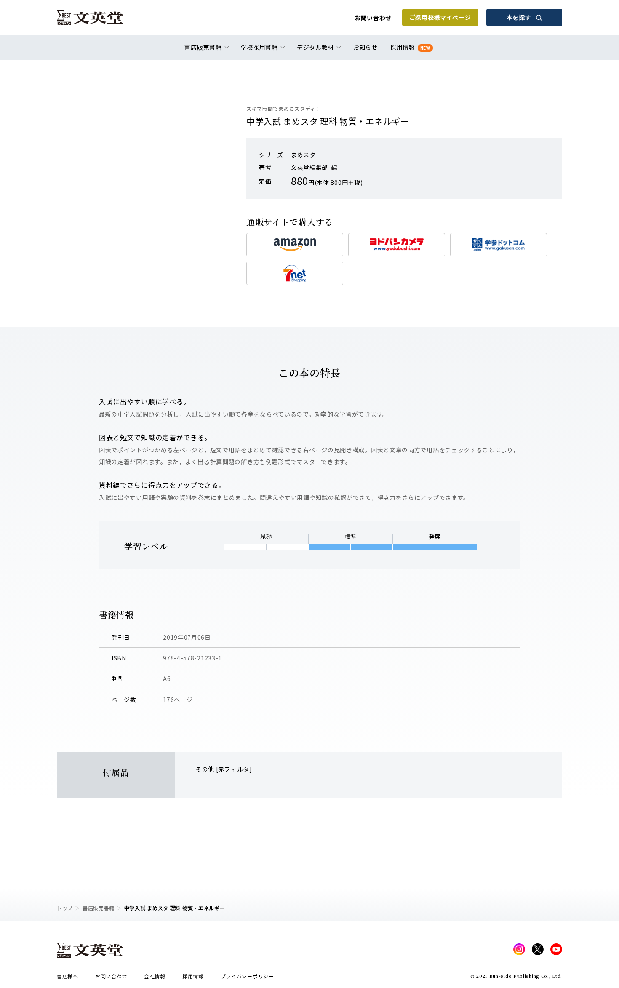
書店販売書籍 (99, 907)
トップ (65, 907)
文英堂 (90, 17)
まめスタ (303, 154)
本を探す (519, 17)
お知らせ (365, 47)
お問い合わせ (373, 17)
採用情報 (410, 47)
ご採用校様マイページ (440, 17)
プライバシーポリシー (247, 976)
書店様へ (67, 976)
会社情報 (154, 976)
